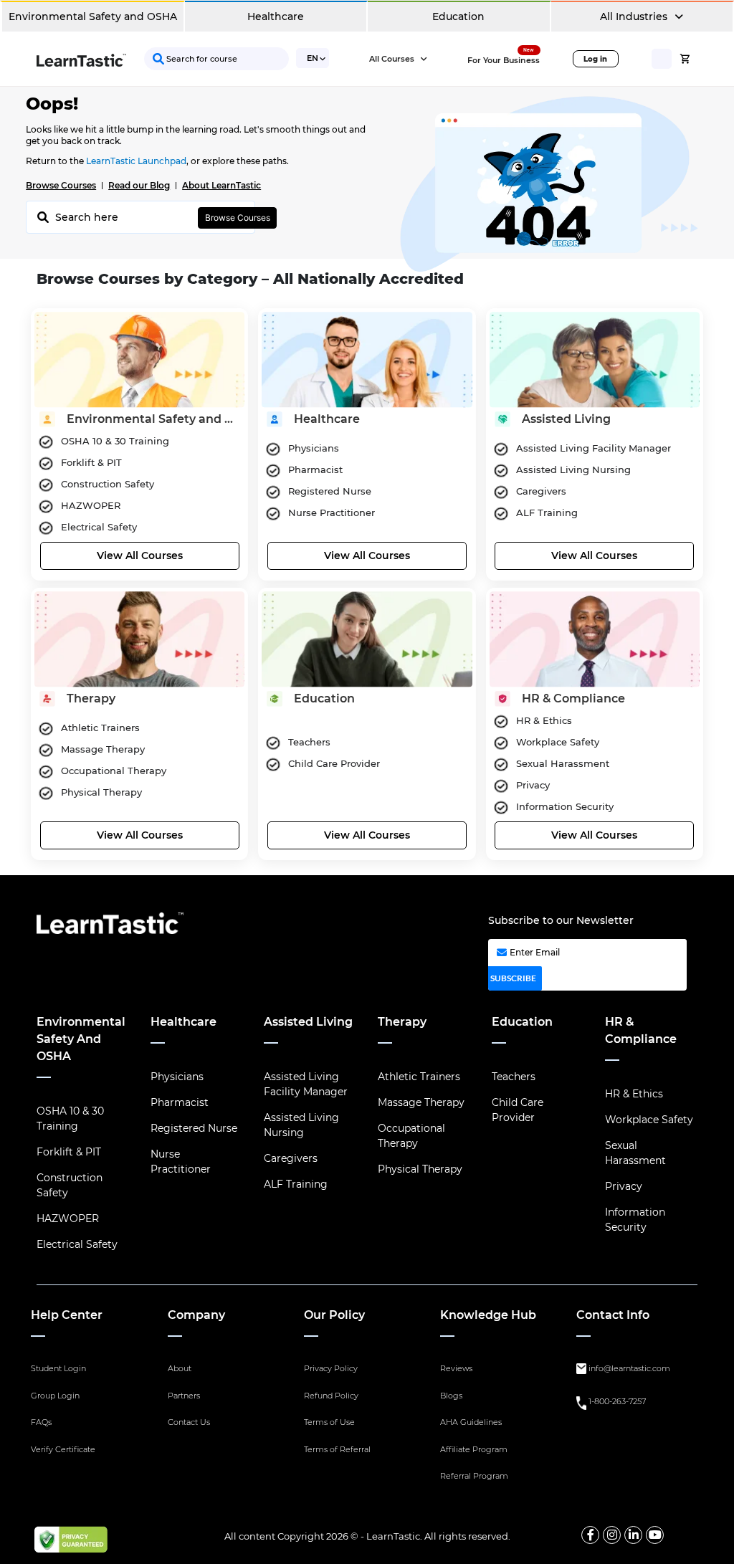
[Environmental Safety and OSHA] (139, 357)
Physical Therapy (420, 1169)
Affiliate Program (473, 1449)
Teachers (513, 1076)
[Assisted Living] (595, 357)
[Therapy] (139, 637)
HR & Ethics (634, 1093)
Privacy (623, 1186)
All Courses (392, 59)
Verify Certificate (63, 1449)
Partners (184, 1396)
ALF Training (296, 1184)
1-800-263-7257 (617, 1401)
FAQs (41, 1422)
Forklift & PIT (69, 1151)
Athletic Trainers (419, 1076)
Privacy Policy (331, 1368)
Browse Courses (61, 185)
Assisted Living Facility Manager (306, 1084)
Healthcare (275, 16)
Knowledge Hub (488, 1315)
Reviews (456, 1368)
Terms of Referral (337, 1449)
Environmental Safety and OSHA (93, 16)
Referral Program (474, 1476)
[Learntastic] (81, 59)
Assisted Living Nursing (301, 1125)
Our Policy (334, 1315)
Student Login (58, 1368)
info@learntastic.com (629, 1368)
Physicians (177, 1076)
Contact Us (189, 1422)
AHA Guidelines (471, 1422)
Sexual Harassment (635, 1153)
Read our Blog (139, 185)
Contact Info (612, 1315)
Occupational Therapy (411, 1136)
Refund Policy (331, 1396)
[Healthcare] (367, 357)
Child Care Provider (517, 1110)
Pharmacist (180, 1102)
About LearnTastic (221, 185)
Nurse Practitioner (181, 1162)
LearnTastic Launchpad (136, 161)
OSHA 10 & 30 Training (70, 1119)
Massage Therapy (421, 1102)
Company (196, 1315)
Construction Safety (70, 1185)
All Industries (635, 16)
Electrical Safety (77, 1244)
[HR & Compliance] (595, 637)
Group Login (55, 1396)
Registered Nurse (194, 1128)
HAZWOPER (68, 1218)
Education (458, 16)
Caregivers (291, 1158)
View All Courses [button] (140, 555)
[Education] (367, 637)
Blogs (451, 1396)
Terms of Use (329, 1422)
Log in (595, 59)
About (179, 1368)
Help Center (67, 1315)
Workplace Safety (649, 1119)
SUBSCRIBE (513, 978)
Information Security (635, 1220)
